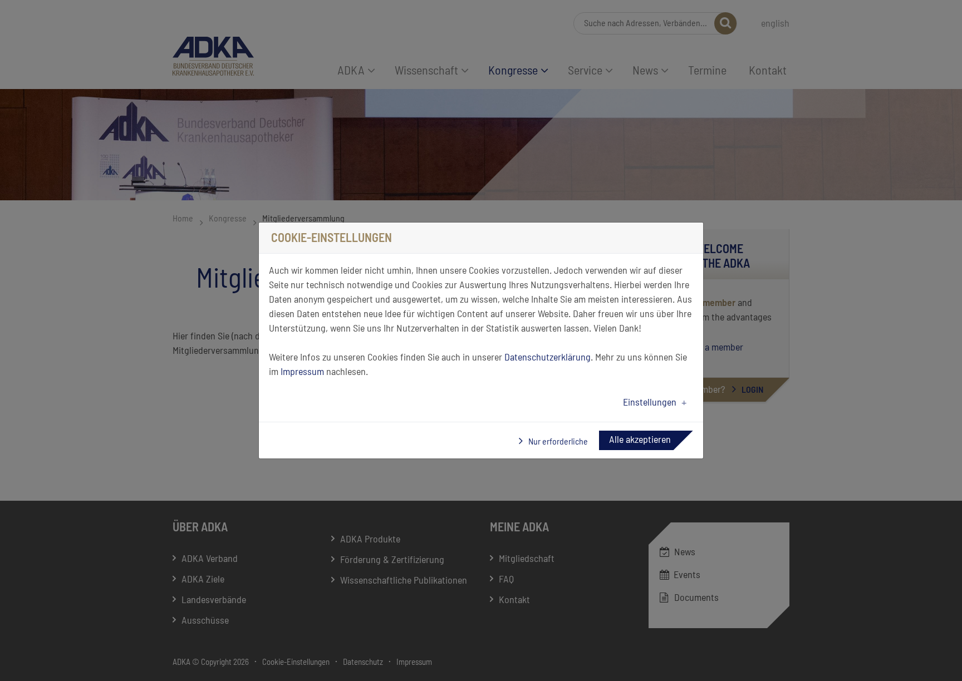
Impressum (302, 372)
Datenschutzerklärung (547, 358)
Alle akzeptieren (640, 440)
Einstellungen (649, 403)
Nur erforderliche (557, 441)
